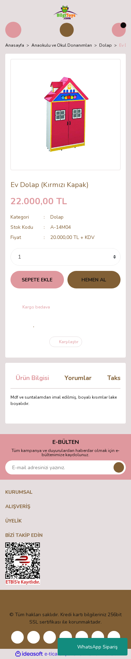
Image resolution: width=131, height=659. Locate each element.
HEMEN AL (93, 280)
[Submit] (119, 467)
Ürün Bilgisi (32, 378)
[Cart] (119, 30)
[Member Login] (67, 30)
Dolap (57, 217)
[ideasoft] (29, 654)
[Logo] (65, 12)
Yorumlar (78, 378)
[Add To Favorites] (34, 324)
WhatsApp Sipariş (97, 647)
